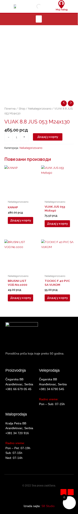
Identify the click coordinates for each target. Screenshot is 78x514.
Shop (22, 108)
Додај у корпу (47, 136)
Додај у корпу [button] (20, 220)
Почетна (10, 108)
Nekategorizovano (39, 108)
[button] (39, 19)
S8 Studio (48, 506)
